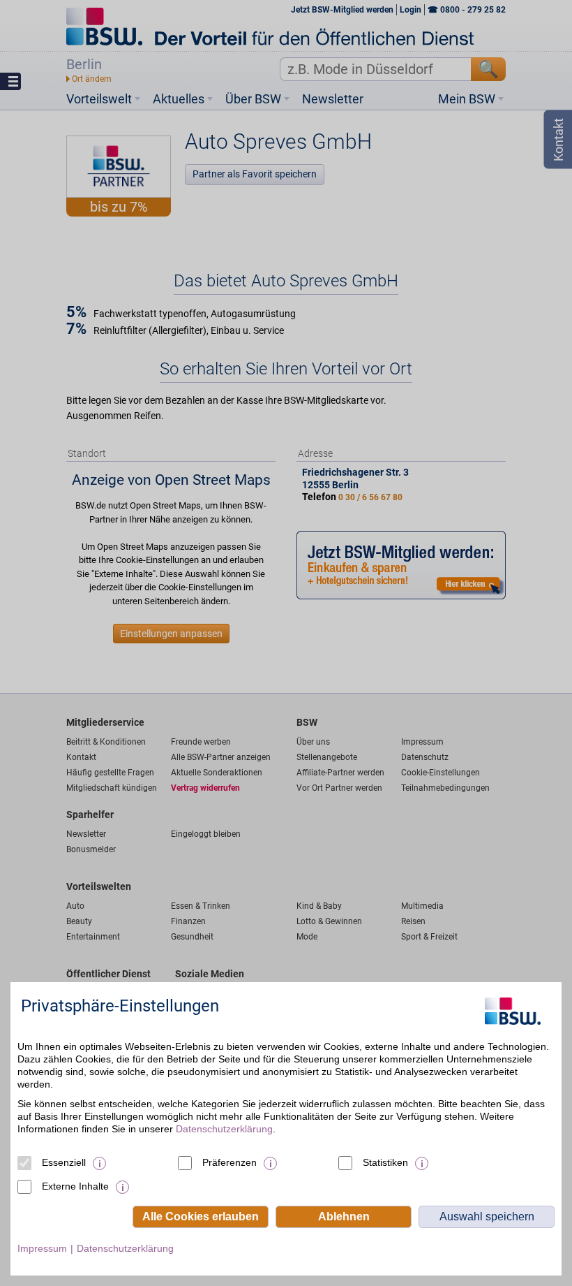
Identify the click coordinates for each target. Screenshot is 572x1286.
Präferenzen (229, 1162)
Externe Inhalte (75, 1186)
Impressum (42, 1248)
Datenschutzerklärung (224, 1128)
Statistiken (385, 1162)
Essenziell (64, 1162)
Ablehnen (344, 1216)
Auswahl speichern (486, 1216)
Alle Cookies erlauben (200, 1216)
